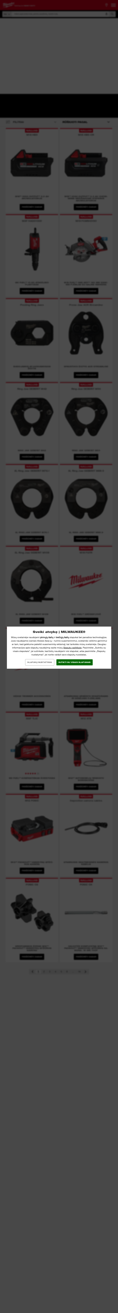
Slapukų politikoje (72, 647)
